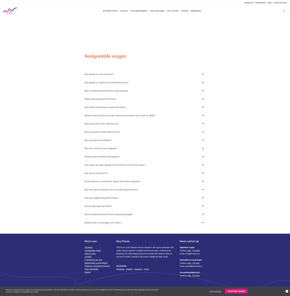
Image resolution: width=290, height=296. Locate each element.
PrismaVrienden (260, 3)
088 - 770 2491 (194, 263)
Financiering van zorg (93, 259)
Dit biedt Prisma (110, 11)
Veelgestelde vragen (93, 250)
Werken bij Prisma (280, 3)
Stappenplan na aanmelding (96, 263)
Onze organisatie (91, 269)
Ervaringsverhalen (139, 11)
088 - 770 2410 (193, 275)
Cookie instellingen (215, 291)
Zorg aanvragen (157, 11)
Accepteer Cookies (236, 291)
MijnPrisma (196, 11)
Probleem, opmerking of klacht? (97, 266)
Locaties (124, 11)
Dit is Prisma (173, 11)
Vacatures (89, 247)
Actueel (184, 11)
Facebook (120, 269)
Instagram (138, 269)
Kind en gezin (90, 253)
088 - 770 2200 (194, 250)
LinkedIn (129, 269)
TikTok (146, 269)
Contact (270, 3)
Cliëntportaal (248, 3)
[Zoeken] (284, 11)
